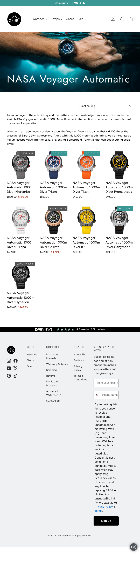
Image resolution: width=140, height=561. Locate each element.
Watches (32, 354)
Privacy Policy (78, 368)
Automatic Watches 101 (53, 393)
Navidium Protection (52, 383)
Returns (50, 375)
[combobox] (97, 395)
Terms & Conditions (80, 377)
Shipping (51, 370)
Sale (29, 366)
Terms (98, 510)
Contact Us (53, 401)
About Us (79, 354)
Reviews (79, 360)
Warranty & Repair (57, 364)
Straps (30, 360)
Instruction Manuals (52, 356)
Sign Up (106, 520)
